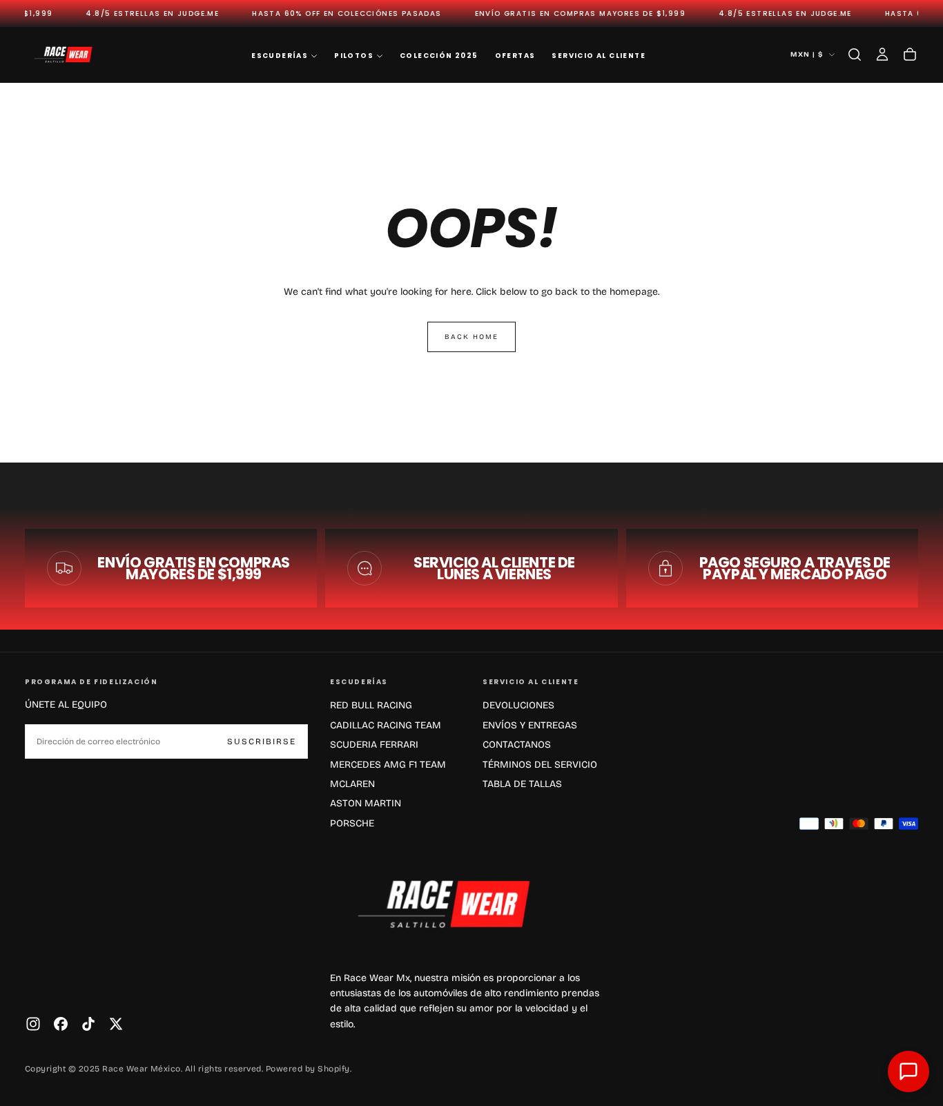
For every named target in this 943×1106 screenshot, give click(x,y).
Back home (471, 337)
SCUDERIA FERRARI (374, 744)
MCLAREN (352, 784)
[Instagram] (33, 1024)
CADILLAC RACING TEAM (385, 725)
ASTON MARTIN (365, 803)
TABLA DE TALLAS (522, 784)
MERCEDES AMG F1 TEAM (388, 764)
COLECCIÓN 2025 (439, 55)
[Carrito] (910, 54)
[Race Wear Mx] (451, 903)
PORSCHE (352, 823)
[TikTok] (88, 1024)
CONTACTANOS (517, 744)
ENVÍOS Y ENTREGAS (530, 725)
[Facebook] (60, 1024)
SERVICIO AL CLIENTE (598, 55)
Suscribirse (261, 741)
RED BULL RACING (371, 705)
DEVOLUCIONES (518, 705)
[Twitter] (116, 1024)
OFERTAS (515, 55)
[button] (854, 54)
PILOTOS (353, 55)
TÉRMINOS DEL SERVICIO (540, 764)
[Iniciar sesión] (882, 54)
